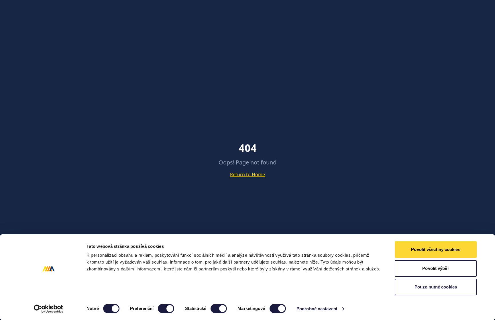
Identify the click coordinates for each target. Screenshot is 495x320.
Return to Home (247, 174)
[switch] (166, 308)
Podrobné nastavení (316, 308)
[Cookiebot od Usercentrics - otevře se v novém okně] (48, 309)
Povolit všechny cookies (435, 249)
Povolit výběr (435, 268)
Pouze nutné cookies (436, 286)
